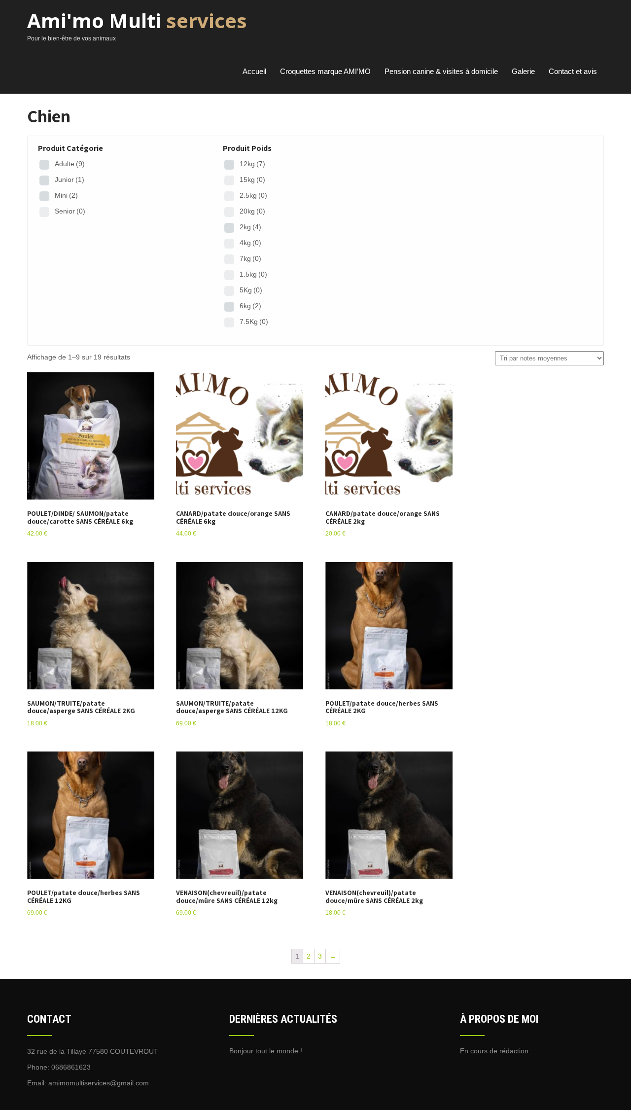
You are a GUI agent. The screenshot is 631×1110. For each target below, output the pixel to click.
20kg (252, 211)
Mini (66, 195)
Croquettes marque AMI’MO (325, 71)
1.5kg (253, 274)
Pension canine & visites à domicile (441, 71)
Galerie (523, 71)
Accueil (254, 71)
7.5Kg (254, 321)
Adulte (70, 164)
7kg (250, 258)
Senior (70, 211)
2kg (250, 227)
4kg (250, 243)
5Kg (251, 290)
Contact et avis (573, 71)
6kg (250, 306)
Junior (69, 179)
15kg (252, 179)
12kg (252, 164)
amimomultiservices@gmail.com (98, 1083)
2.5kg (253, 195)
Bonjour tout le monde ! (265, 1051)
